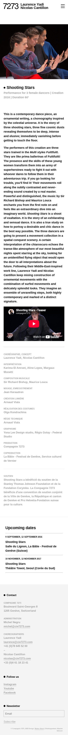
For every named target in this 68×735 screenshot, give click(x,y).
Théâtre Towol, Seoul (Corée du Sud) (30, 568)
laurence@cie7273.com (18, 642)
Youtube (9, 688)
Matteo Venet (39, 728)
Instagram (10, 684)
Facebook (10, 692)
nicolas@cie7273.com (17, 658)
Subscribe (9, 721)
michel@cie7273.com (17, 626)
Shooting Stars (15, 542)
